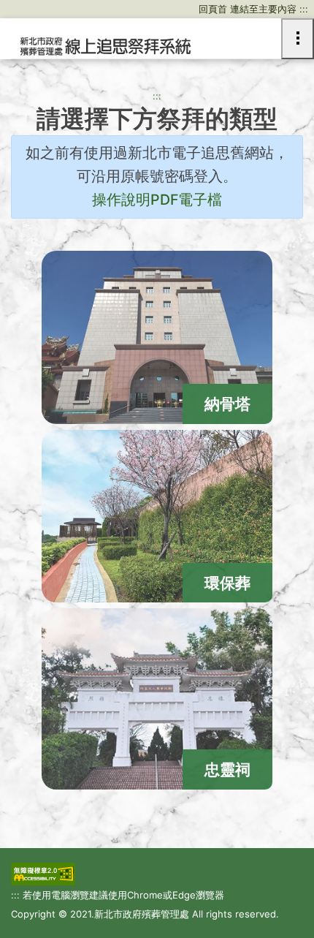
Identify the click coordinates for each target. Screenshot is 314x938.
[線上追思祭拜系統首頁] (104, 46)
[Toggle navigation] (297, 38)
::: (157, 96)
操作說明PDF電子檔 (157, 199)
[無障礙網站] (43, 874)
